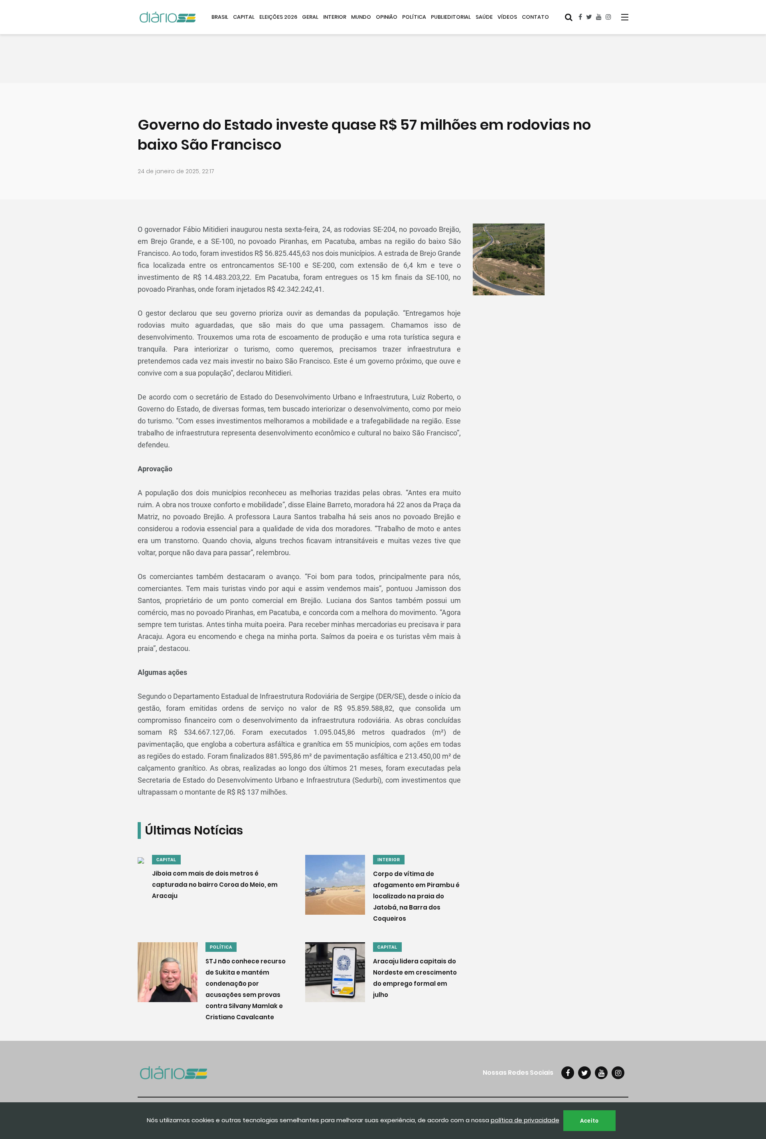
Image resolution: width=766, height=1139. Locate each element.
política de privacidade (525, 1120)
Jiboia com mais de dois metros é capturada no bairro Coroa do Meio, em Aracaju (215, 885)
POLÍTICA (414, 17)
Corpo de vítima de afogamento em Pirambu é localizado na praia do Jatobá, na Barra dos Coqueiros (416, 896)
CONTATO (535, 17)
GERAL (310, 17)
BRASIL (219, 17)
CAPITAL (244, 17)
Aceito (589, 1120)
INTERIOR (334, 17)
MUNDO (361, 17)
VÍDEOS (507, 17)
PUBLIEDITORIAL (451, 17)
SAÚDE (484, 17)
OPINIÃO (386, 17)
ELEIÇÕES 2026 (278, 17)
